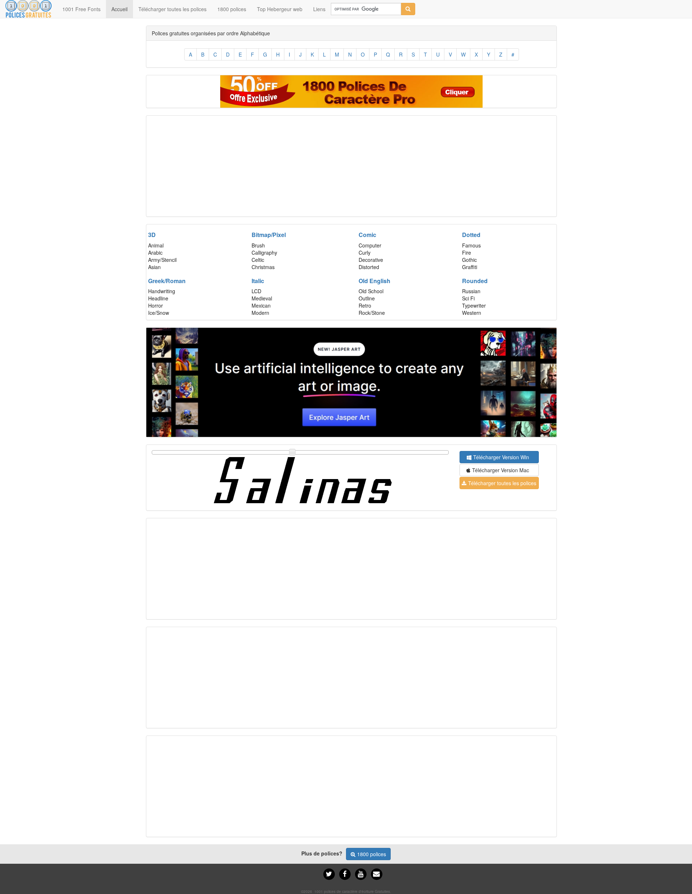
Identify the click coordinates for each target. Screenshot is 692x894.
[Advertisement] (351, 166)
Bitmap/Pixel (269, 235)
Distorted (369, 267)
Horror (155, 305)
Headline (158, 298)
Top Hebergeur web (279, 9)
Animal (156, 245)
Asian (154, 267)
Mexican (261, 305)
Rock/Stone (372, 312)
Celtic (258, 259)
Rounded (475, 281)
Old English (374, 281)
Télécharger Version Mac (500, 470)
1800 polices (231, 9)
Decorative (371, 259)
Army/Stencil (162, 259)
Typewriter (474, 305)
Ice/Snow (158, 312)
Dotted (471, 235)
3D (152, 235)
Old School (371, 291)
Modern (260, 312)
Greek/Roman (167, 281)
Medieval (262, 298)
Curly (365, 252)
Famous (471, 245)
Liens (319, 9)
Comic (367, 235)
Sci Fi (468, 298)
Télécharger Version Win (501, 457)
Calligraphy (264, 252)
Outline (367, 298)
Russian (471, 291)
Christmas (263, 267)
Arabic (155, 252)
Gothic (469, 259)
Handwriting (161, 291)
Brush (258, 245)
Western (471, 312)
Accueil (122, 9)
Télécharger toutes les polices (172, 9)
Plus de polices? (321, 853)
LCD (256, 291)
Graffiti (469, 267)
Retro (365, 305)
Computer (370, 245)
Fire (466, 252)
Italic (258, 281)
